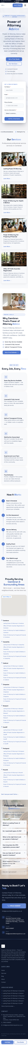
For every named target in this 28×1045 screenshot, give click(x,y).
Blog (2, 976)
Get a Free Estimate (11, 352)
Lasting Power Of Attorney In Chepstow (13, 687)
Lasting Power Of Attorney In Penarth (13, 772)
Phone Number (8, 102)
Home (3, 970)
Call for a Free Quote (14, 118)
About (3, 979)
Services (3, 973)
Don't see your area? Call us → (10, 794)
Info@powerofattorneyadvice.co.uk (12, 911)
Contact (3, 982)
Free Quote (20, 1042)
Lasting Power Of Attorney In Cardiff (12, 730)
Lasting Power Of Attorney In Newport (13, 708)
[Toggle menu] (25, 5)
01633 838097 (15, 906)
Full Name (7, 87)
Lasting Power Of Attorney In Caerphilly (13, 644)
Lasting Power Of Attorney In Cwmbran (13, 623)
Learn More (7, 178)
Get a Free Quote (14, 59)
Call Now (7, 1042)
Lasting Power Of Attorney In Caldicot (13, 666)
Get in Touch (17, 5)
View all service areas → (8, 1006)
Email (6, 94)
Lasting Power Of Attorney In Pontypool (13, 751)
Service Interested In (10, 110)
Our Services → (14, 64)
